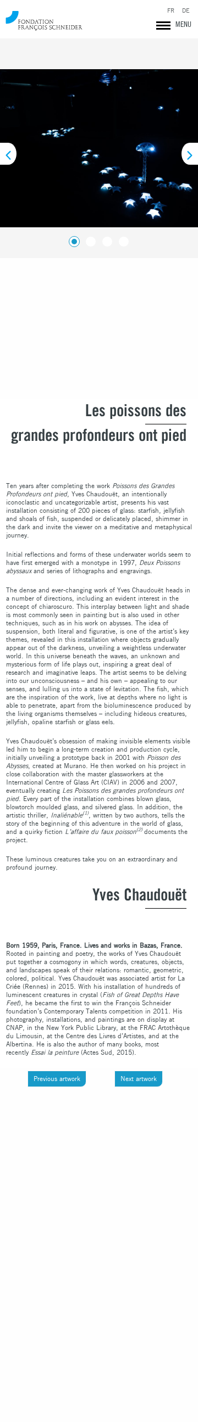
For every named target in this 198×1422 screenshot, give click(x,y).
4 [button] (121, 239)
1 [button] (72, 239)
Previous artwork (57, 1078)
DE (186, 10)
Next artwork (138, 1078)
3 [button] (105, 239)
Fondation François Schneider (44, 20)
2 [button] (88, 239)
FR (170, 10)
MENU (183, 24)
